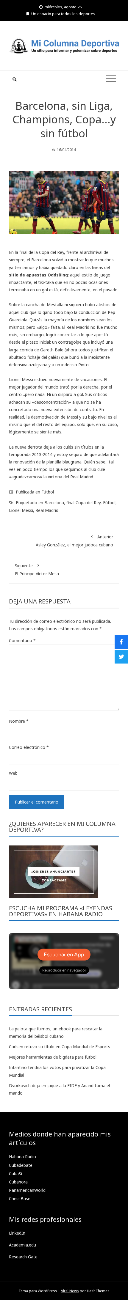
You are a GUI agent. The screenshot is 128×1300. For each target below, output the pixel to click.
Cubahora (18, 1182)
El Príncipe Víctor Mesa (37, 569)
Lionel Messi (21, 510)
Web (13, 773)
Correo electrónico (29, 747)
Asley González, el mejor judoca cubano (74, 541)
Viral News (70, 1290)
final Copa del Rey (83, 502)
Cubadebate (20, 1165)
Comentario (22, 640)
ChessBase (19, 1198)
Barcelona (54, 502)
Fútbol (47, 492)
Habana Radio (22, 1156)
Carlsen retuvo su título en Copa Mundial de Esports (59, 1046)
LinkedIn (17, 1233)
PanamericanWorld (27, 1190)
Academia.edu (22, 1245)
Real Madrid (46, 510)
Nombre (19, 721)
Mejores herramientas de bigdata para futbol (52, 1057)
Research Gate (23, 1257)
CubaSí (15, 1173)
